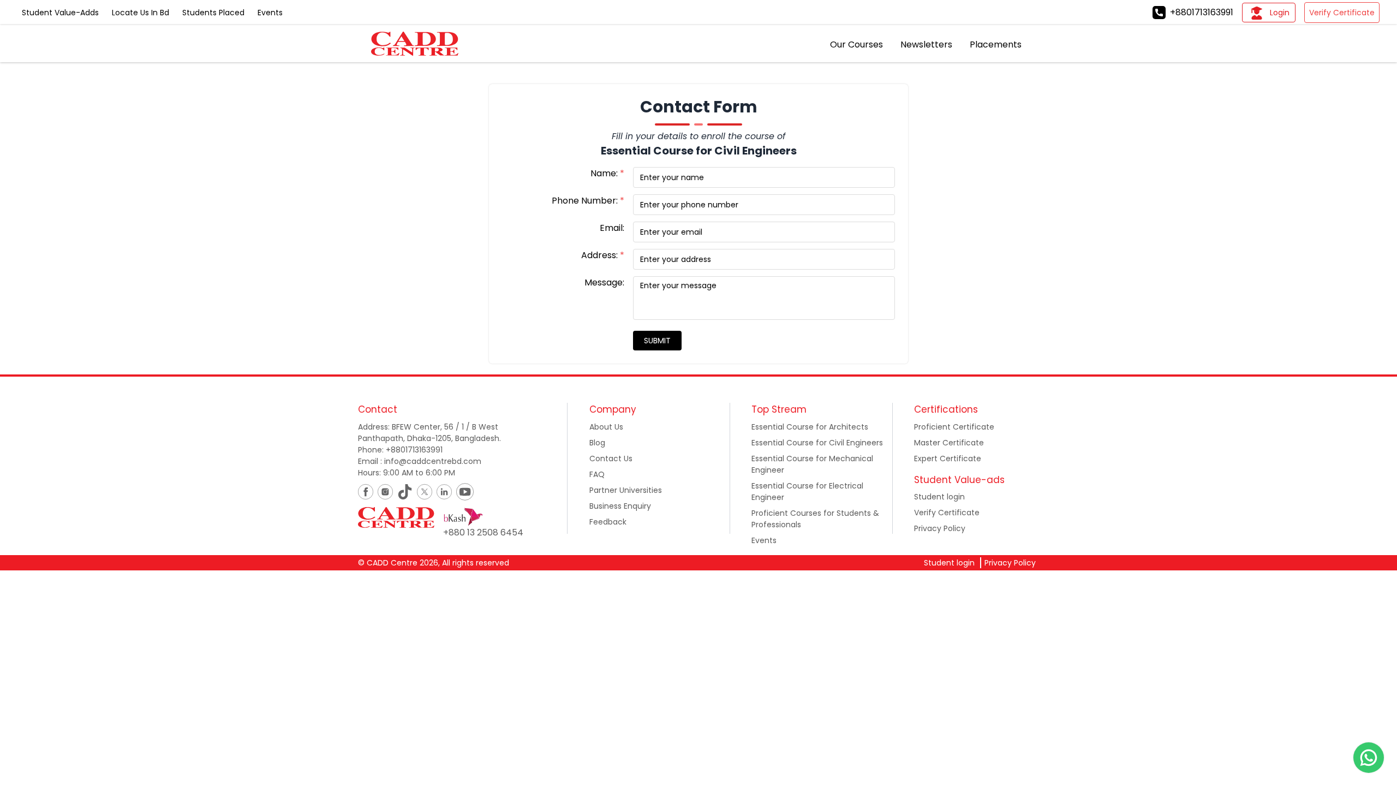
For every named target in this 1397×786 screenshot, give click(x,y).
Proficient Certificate (954, 426)
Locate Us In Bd (140, 12)
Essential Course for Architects (809, 426)
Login (1279, 12)
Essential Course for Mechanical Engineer (812, 464)
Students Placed (213, 12)
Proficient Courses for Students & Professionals (815, 519)
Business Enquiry (620, 506)
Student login (939, 496)
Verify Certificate (1342, 12)
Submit (657, 340)
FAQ (597, 474)
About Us (606, 426)
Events (270, 12)
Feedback (607, 521)
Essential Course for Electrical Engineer (807, 491)
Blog (597, 442)
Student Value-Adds (60, 12)
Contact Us (610, 458)
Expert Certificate (947, 458)
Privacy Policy (939, 528)
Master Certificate (949, 442)
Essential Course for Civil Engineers (817, 442)
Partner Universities (625, 490)
